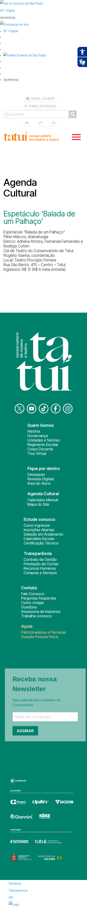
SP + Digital (7, 10)
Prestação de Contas (41, 564)
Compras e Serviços (40, 572)
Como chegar (32, 602)
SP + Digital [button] (10, 31)
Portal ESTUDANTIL (42, 106)
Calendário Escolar (39, 538)
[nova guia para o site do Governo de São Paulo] (14, 24)
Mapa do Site (38, 504)
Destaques (36, 474)
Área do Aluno (39, 483)
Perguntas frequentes (38, 598)
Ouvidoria (29, 607)
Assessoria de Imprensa (40, 611)
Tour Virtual (36, 453)
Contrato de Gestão (40, 559)
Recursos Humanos (40, 568)
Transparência (18, 890)
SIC (11, 897)
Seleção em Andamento (43, 534)
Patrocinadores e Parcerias (43, 632)
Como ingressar (37, 525)
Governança (37, 435)
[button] (24, 55)
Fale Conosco (32, 593)
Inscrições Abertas (39, 529)
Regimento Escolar (42, 444)
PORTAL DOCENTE (43, 98)
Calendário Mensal (42, 500)
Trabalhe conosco (36, 616)
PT (40, 123)
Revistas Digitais (40, 479)
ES (53, 123)
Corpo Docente (40, 449)
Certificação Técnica (41, 543)
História (33, 431)
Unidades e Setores (43, 440)
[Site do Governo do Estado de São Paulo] (21, 3)
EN (27, 123)
